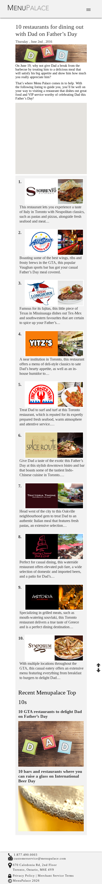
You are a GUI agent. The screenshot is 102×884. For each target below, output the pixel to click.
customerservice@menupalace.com (40, 858)
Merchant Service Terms (55, 875)
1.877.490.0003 (25, 854)
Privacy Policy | (25, 875)
